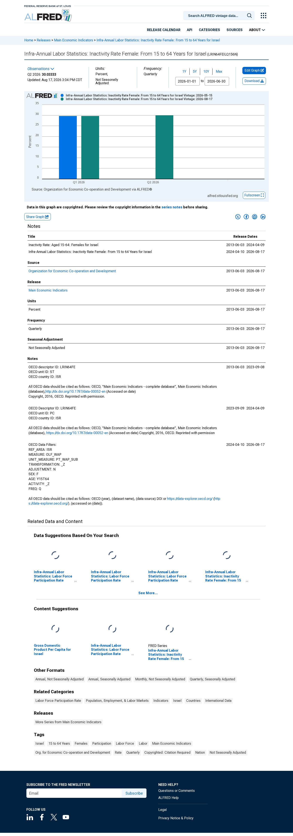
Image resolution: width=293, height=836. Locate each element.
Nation (200, 752)
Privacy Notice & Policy (175, 818)
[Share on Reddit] (254, 216)
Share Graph (35, 217)
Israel (177, 701)
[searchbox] (220, 16)
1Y (184, 71)
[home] (48, 15)
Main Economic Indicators (73, 40)
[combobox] (220, 15)
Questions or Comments (176, 791)
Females (81, 743)
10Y (206, 71)
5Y (195, 71)
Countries (193, 701)
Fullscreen (252, 195)
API (189, 30)
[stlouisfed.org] (47, 6)
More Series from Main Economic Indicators (68, 722)
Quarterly (133, 752)
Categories (209, 30)
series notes (172, 207)
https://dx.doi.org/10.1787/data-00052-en (77, 433)
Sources (235, 30)
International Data (218, 701)
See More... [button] (148, 593)
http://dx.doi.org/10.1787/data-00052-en (75, 391)
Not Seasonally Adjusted (228, 752)
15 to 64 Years (59, 743)
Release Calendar (163, 30)
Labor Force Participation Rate (58, 701)
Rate (118, 752)
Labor (143, 743)
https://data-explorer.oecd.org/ (190, 499)
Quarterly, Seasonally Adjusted (212, 679)
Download (252, 81)
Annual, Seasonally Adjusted (109, 679)
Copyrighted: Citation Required (167, 752)
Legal (162, 810)
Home (28, 40)
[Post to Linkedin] (263, 216)
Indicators (160, 701)
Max (219, 71)
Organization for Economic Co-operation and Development (72, 271)
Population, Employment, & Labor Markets (117, 701)
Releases (44, 40)
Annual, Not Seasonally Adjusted (59, 679)
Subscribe (134, 793)
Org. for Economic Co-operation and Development (72, 752)
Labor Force (125, 743)
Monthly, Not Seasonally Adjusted (160, 679)
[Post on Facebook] (246, 216)
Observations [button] (38, 69)
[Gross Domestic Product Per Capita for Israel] (55, 629)
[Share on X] (237, 216)
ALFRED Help (168, 798)
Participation (101, 743)
